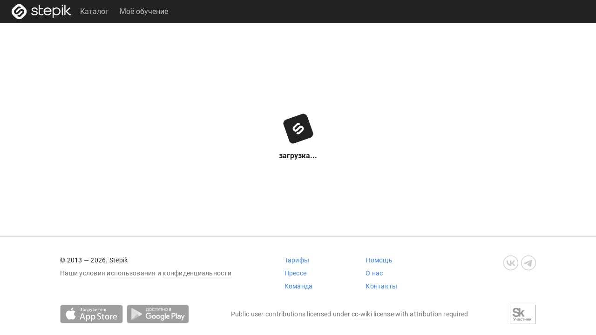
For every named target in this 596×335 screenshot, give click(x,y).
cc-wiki (362, 314)
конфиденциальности (197, 273)
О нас (374, 273)
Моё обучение (144, 11)
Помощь (379, 260)
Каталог (94, 11)
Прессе (295, 273)
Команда (298, 286)
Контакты (381, 286)
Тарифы (297, 260)
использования (131, 273)
